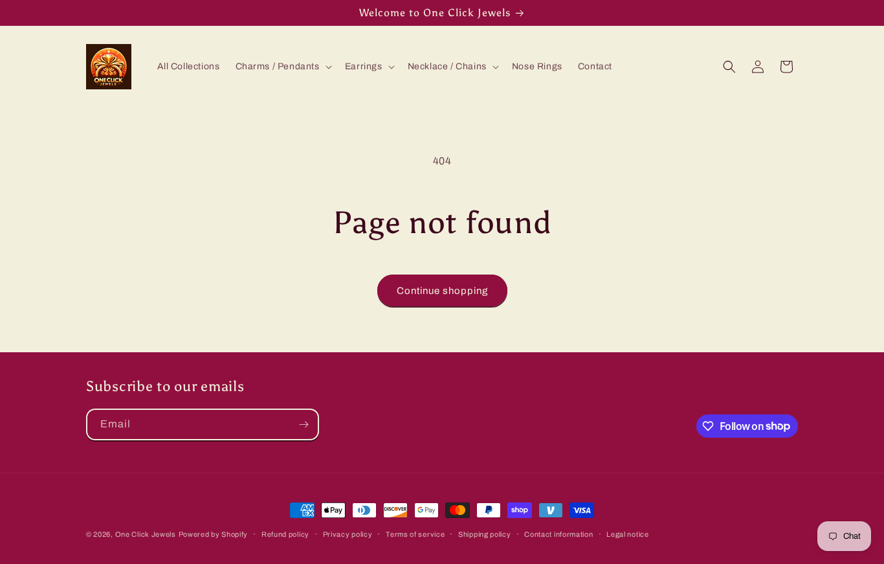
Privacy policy (348, 533)
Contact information (558, 533)
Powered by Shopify (214, 534)
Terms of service (415, 533)
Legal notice (627, 533)
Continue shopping (442, 291)
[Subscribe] (303, 424)
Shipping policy (484, 533)
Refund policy (285, 533)
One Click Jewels (145, 534)
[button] (282, 66)
